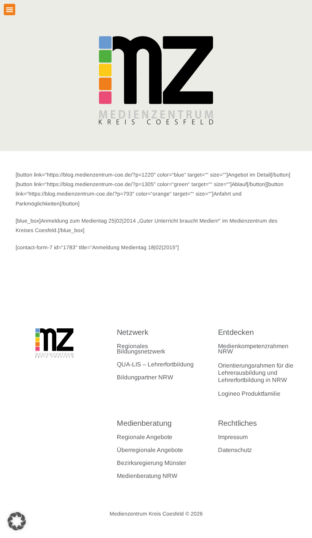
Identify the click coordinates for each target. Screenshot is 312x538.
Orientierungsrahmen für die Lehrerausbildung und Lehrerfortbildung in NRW (255, 372)
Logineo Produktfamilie (249, 393)
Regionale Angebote (144, 437)
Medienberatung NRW (147, 476)
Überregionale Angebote (150, 450)
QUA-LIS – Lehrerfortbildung (155, 364)
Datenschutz (235, 450)
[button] (9, 9)
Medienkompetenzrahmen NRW (253, 349)
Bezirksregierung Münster (151, 463)
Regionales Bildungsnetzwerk (141, 349)
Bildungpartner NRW (145, 377)
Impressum (233, 437)
